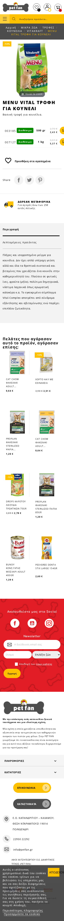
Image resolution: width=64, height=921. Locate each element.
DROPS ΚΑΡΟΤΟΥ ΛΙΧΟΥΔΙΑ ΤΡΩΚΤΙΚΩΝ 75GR (16, 505)
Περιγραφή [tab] (11, 229)
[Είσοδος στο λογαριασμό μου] (47, 6)
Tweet (29, 180)
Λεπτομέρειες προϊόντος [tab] (20, 242)
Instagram (49, 623)
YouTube (32, 623)
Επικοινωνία (26, 787)
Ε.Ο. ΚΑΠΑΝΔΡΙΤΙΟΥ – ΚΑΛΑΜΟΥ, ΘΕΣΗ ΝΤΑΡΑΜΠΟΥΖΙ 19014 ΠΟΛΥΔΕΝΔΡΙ (33, 823)
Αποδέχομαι (54, 872)
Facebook (14, 623)
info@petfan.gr (23, 849)
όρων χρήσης (44, 664)
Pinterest (40, 180)
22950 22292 (21, 839)
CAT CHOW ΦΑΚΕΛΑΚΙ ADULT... (12, 383)
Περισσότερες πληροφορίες (23, 910)
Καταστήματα (27, 804)
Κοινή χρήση (18, 180)
